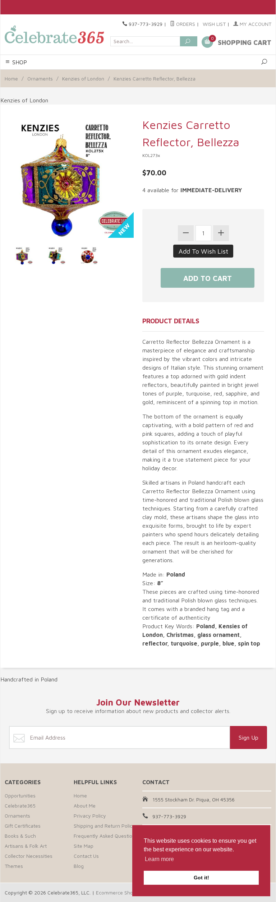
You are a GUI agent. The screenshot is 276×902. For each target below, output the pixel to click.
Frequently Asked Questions (106, 836)
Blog (79, 866)
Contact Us (86, 856)
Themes (14, 866)
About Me (85, 805)
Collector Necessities (28, 856)
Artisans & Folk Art (26, 846)
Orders (185, 24)
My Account (254, 24)
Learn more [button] (159, 859)
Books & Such (20, 836)
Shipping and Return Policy (104, 826)
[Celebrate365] (55, 34)
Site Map (83, 846)
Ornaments (40, 78)
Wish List (214, 24)
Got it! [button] (201, 877)
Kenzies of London (83, 78)
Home (11, 78)
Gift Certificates (23, 826)
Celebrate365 (20, 805)
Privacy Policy (90, 816)
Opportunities (20, 795)
